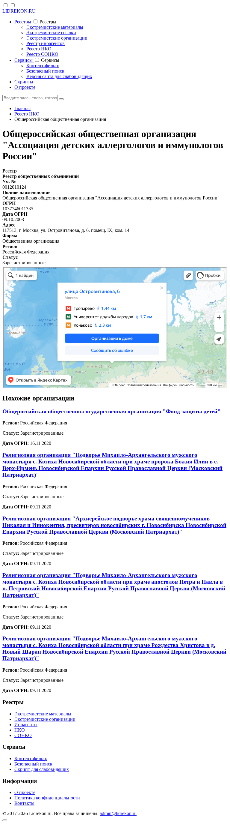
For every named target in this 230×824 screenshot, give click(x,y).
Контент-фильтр (42, 65)
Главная (22, 108)
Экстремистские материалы (54, 27)
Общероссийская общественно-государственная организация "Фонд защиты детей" (111, 411)
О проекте (24, 87)
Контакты (24, 803)
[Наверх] (4, 820)
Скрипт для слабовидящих (41, 769)
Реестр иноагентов (45, 43)
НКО (19, 730)
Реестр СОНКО (42, 54)
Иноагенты (25, 724)
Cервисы (24, 60)
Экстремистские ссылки (51, 32)
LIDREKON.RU (19, 10)
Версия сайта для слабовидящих (59, 76)
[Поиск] (61, 99)
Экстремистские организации (56, 37)
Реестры (23, 21)
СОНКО (23, 735)
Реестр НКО (39, 48)
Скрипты (23, 81)
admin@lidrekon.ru (118, 813)
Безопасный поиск (45, 70)
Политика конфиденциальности (47, 797)
